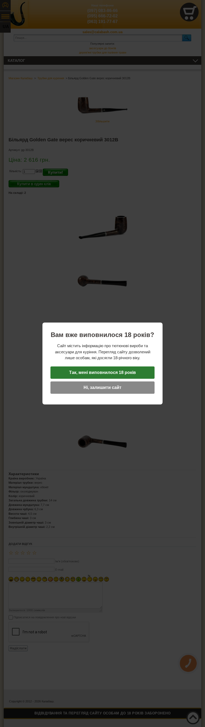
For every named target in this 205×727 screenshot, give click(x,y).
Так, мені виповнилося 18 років (102, 372)
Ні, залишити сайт (102, 387)
